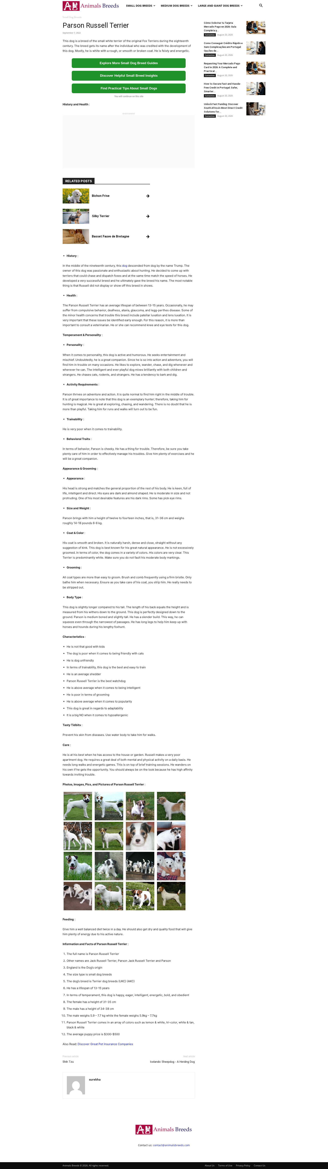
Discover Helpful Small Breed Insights (129, 75)
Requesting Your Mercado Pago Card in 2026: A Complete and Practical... (222, 67)
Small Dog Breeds (139, 5)
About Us (209, 1165)
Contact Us (259, 1165)
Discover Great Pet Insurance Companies (105, 1044)
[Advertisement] (129, 141)
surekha (95, 1079)
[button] (260, 6)
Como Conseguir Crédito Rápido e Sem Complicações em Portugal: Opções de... (223, 47)
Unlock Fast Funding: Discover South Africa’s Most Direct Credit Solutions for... (223, 108)
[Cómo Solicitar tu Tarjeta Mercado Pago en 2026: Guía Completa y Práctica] (255, 27)
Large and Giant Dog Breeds (219, 5)
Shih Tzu (68, 1061)
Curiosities (210, 34)
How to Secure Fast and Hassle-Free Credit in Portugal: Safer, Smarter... (222, 87)
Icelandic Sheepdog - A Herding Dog (172, 1061)
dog (124, 265)
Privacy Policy (243, 1165)
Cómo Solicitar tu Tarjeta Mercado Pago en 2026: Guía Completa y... (220, 26)
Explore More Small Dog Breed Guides (129, 63)
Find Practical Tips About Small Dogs (129, 88)
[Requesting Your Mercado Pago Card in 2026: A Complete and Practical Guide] (255, 68)
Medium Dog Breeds (175, 5)
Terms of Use (225, 1165)
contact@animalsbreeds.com (171, 1145)
